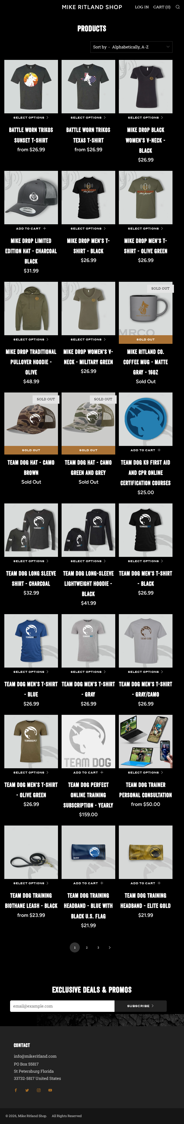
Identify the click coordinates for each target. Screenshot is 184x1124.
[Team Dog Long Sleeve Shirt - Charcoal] (31, 530)
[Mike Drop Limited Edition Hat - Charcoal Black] (31, 197)
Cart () (162, 7)
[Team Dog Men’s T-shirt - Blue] (31, 641)
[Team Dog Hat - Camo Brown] (31, 419)
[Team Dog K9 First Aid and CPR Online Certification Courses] (145, 419)
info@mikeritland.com (35, 1056)
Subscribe (138, 1006)
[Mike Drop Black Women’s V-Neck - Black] (145, 86)
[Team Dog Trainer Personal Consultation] (145, 741)
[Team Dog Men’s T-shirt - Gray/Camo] (145, 641)
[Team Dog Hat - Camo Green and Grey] (88, 419)
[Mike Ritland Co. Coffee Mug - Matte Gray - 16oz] (145, 308)
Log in (142, 7)
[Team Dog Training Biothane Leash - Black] (31, 852)
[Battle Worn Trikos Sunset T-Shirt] (31, 86)
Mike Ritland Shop (92, 7)
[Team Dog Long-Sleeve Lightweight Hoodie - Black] (88, 530)
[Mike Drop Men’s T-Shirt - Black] (88, 197)
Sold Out (146, 339)
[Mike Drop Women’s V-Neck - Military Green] (88, 308)
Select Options (29, 117)
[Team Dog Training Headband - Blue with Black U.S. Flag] (88, 852)
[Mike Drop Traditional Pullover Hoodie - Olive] (31, 308)
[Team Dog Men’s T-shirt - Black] (145, 530)
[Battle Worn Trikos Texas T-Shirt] (88, 86)
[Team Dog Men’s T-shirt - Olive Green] (31, 741)
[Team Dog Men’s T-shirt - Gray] (88, 641)
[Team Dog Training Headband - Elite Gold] (145, 852)
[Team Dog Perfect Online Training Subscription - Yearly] (88, 741)
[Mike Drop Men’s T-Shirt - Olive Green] (145, 197)
